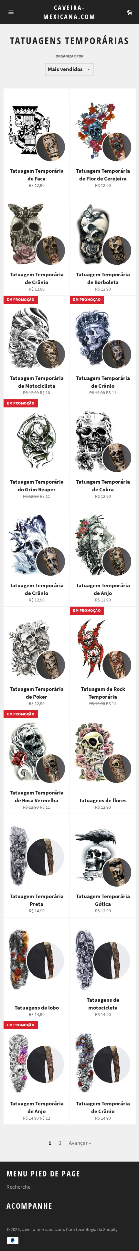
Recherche (18, 1186)
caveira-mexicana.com (69, 12)
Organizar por (69, 56)
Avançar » (80, 1142)
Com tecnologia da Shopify (92, 1229)
